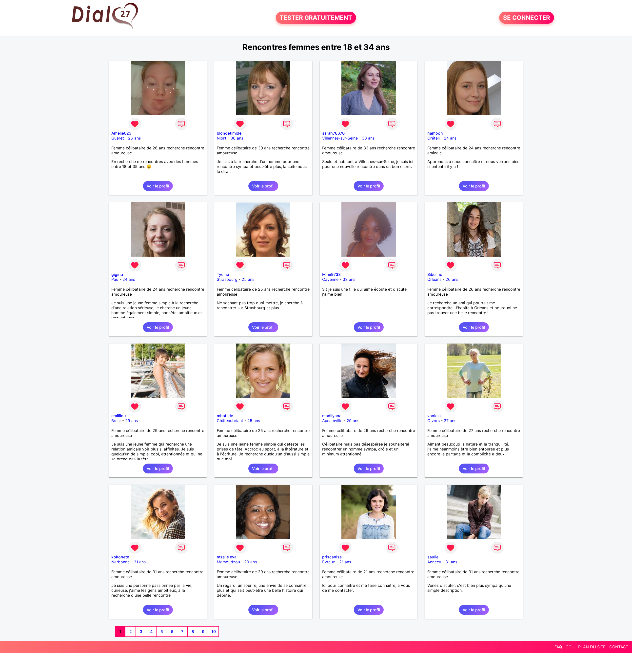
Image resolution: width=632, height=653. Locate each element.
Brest (116, 420)
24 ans (450, 138)
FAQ (558, 646)
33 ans (368, 138)
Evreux (328, 561)
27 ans (450, 420)
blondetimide (229, 133)
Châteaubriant (230, 420)
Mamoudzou (228, 561)
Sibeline (434, 274)
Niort (221, 138)
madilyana (331, 415)
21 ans (345, 561)
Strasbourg (227, 279)
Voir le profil (158, 186)
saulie (432, 556)
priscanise (332, 556)
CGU (570, 646)
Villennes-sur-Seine (340, 138)
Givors (433, 420)
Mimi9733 (331, 274)
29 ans (131, 420)
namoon (435, 133)
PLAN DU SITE (592, 646)
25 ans (248, 279)
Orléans (434, 279)
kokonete (120, 556)
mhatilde (225, 415)
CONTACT (618, 646)
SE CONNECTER (526, 17)
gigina (117, 274)
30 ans (237, 138)
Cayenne (330, 279)
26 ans (134, 138)
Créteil (433, 138)
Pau (114, 279)
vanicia (434, 415)
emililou (118, 415)
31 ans (140, 561)
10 (213, 631)
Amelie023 (121, 133)
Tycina (223, 274)
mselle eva (227, 556)
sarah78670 (333, 133)
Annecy (434, 561)
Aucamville (332, 420)
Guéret (117, 138)
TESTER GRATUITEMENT (316, 17)
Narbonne (120, 561)
